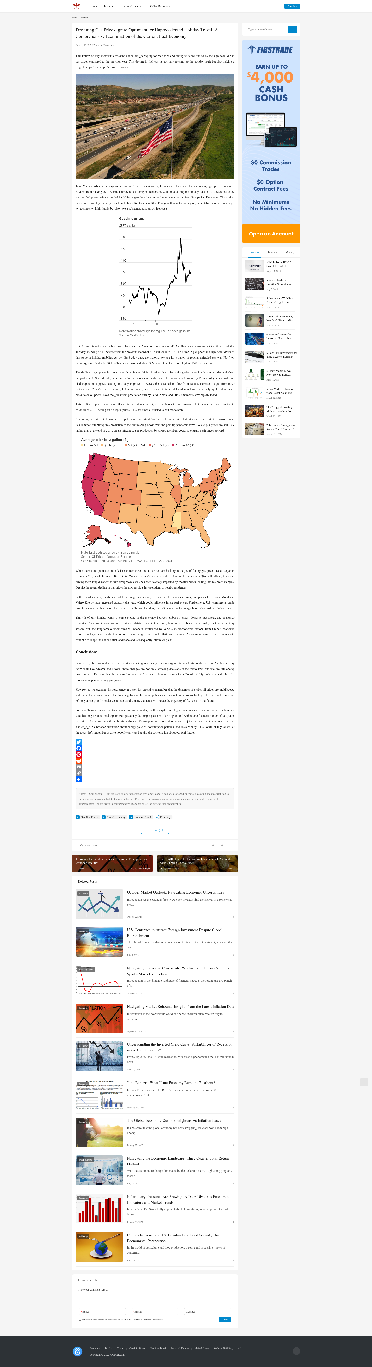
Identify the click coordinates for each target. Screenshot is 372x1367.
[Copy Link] (155, 773)
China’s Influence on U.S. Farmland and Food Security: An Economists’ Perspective (173, 1237)
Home (94, 6)
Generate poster (88, 845)
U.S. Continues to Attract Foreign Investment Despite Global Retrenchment (175, 932)
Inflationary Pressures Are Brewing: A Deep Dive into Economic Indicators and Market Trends (178, 1199)
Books (108, 1348)
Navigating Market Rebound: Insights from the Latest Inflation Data (180, 1006)
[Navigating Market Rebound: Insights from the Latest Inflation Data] (99, 1018)
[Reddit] (155, 761)
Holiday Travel (142, 817)
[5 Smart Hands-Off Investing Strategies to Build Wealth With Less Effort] (254, 284)
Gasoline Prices (89, 817)
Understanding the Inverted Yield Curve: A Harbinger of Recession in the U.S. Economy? (179, 1047)
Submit (225, 1319)
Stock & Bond (85, 1159)
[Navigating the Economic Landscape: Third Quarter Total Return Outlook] (99, 1170)
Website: (190, 1311)
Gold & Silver (137, 1348)
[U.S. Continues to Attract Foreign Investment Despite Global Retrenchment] (99, 942)
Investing (109, 6)
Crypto (120, 1348)
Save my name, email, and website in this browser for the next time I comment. (122, 1319)
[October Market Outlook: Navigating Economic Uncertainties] (99, 904)
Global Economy (116, 817)
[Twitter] (155, 742)
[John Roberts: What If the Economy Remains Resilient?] (99, 1095)
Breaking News (86, 969)
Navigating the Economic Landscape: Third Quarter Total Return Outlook (178, 1161)
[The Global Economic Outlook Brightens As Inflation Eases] (99, 1132)
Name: (84, 1311)
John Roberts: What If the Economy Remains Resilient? (171, 1082)
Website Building (223, 1348)
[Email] (155, 767)
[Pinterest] (155, 754)
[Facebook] (155, 748)
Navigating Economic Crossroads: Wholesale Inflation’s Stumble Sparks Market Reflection (178, 970)
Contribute (292, 6)
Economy (108, 45)
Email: (137, 1311)
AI (239, 1348)
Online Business (159, 6)
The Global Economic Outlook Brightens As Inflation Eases (174, 1120)
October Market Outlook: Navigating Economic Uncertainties (175, 892)
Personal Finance (132, 6)
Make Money (202, 1348)
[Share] (155, 779)
